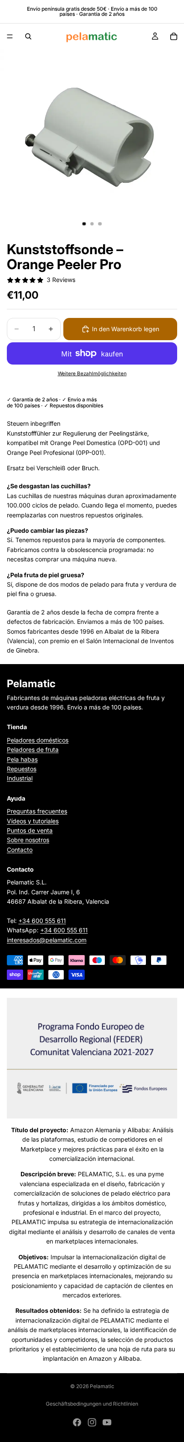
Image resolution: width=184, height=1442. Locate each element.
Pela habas (22, 759)
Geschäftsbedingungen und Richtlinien (92, 1403)
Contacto (20, 849)
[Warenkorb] (173, 36)
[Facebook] (77, 1422)
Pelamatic (102, 1386)
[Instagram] (92, 1422)
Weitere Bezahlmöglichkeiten (92, 374)
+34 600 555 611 (42, 920)
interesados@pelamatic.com (46, 940)
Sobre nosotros (28, 839)
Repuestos (21, 768)
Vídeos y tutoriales (33, 820)
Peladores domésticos (37, 740)
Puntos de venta (30, 830)
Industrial (20, 778)
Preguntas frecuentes (37, 811)
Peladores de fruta (33, 749)
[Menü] (10, 36)
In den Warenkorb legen (125, 328)
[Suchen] (28, 36)
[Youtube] (107, 1422)
